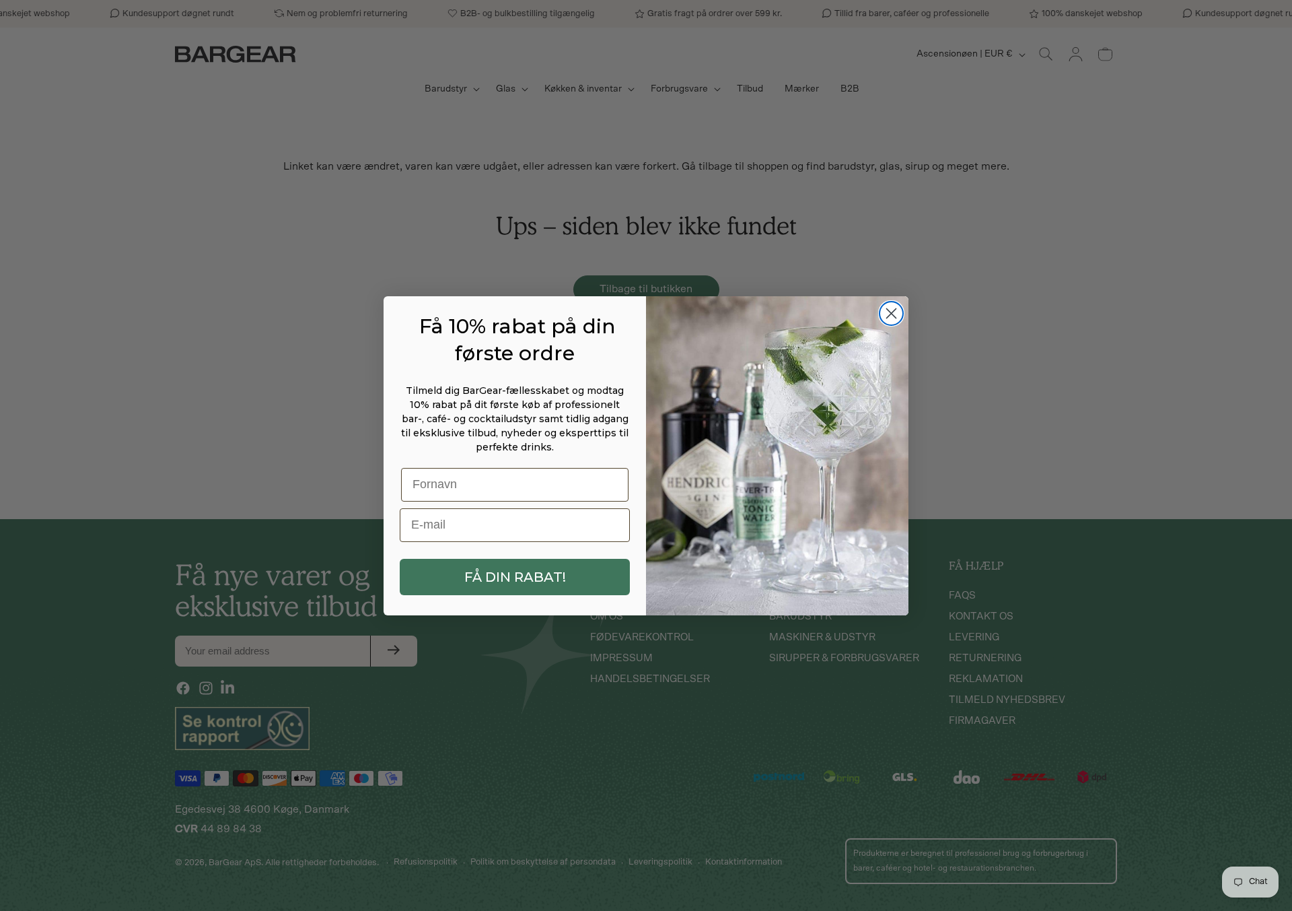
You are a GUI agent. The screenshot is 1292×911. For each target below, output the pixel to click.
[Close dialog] (891, 313)
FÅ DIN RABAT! (515, 577)
